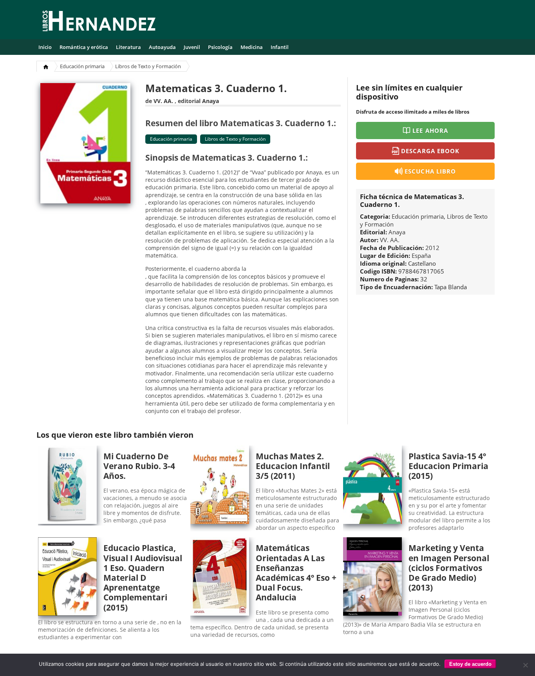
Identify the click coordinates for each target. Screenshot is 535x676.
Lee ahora (430, 130)
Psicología (220, 47)
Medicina (251, 47)
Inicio (45, 47)
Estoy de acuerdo (470, 664)
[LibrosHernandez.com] (99, 22)
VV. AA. (163, 101)
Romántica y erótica (84, 47)
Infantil (280, 47)
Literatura (128, 47)
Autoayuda (162, 47)
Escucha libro (430, 171)
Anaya (210, 101)
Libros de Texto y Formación (148, 66)
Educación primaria (82, 66)
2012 (432, 248)
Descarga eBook (430, 151)
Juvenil (192, 47)
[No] (525, 665)
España (421, 255)
